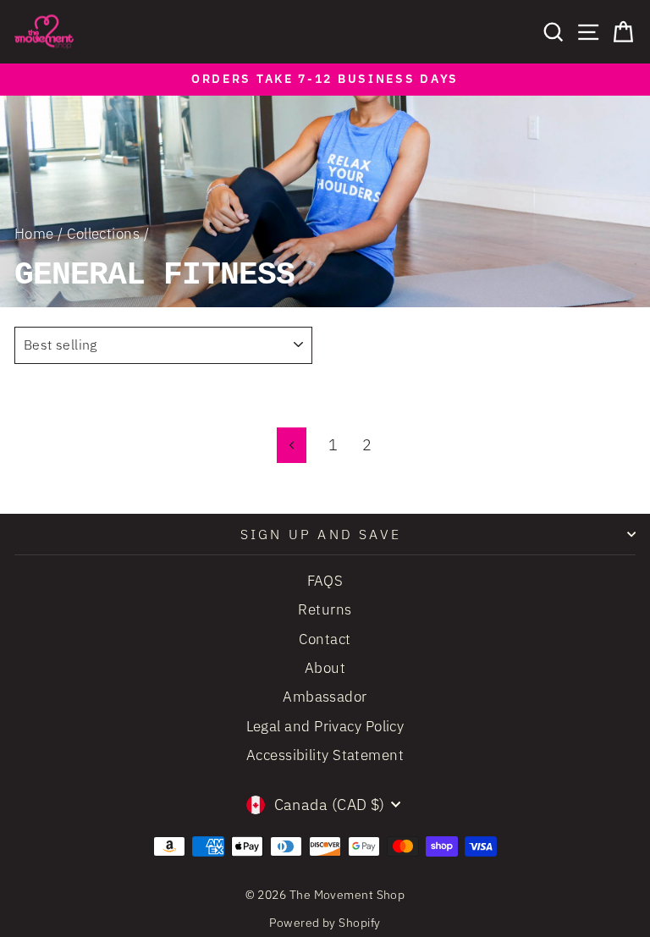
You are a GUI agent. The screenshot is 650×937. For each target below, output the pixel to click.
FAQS (325, 580)
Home (34, 233)
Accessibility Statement (325, 755)
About (325, 668)
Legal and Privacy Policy (325, 726)
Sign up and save (320, 534)
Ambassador (325, 696)
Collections (103, 233)
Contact (324, 639)
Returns (324, 609)
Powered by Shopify (324, 922)
